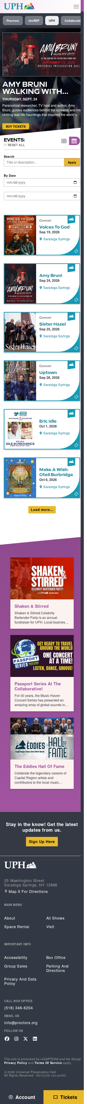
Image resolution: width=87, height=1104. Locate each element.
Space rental (16, 926)
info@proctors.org (21, 1022)
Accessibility (15, 957)
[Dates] (74, 141)
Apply (72, 162)
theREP (34, 20)
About (9, 918)
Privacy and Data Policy (20, 981)
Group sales (15, 966)
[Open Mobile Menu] (76, 6)
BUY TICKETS (16, 126)
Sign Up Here (42, 841)
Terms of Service (48, 1063)
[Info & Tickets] (41, 235)
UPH (52, 20)
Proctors (13, 20)
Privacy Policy (15, 1063)
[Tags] (63, 141)
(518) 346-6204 (18, 1007)
